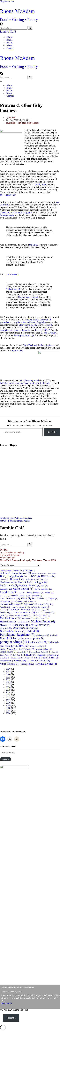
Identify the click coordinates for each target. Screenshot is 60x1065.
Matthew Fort (24, 622)
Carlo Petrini (23, 588)
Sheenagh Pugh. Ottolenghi (40, 652)
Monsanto (5, 625)
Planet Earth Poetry (12, 638)
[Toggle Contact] (51, 96)
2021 (8, 682)
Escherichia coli (13, 289)
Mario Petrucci (41, 618)
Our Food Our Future (12, 631)
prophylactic (41, 184)
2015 (8, 690)
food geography (42, 610)
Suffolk (30, 654)
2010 (8, 703)
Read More (6, 1003)
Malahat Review (10, 618)
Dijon (53, 598)
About (9, 37)
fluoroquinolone (7, 215)
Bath (27, 576)
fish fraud (4, 610)
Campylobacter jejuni (28, 297)
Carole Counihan (43, 589)
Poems (9, 42)
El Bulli (32, 601)
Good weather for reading (12, 552)
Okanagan (20, 624)
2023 (8, 676)
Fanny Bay (45, 604)
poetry (38, 638)
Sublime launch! (7, 557)
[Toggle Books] (51, 88)
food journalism (25, 612)
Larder (37, 615)
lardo (46, 615)
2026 (8, 669)
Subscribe (52, 432)
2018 (8, 684)
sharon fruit (22, 652)
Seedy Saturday (26, 649)
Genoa (13, 615)
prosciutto (7, 646)
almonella (25, 330)
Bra (44, 585)
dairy (26, 598)
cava (22, 593)
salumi (22, 645)
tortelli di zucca (51, 658)
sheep (55, 652)
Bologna (40, 582)
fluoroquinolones (8, 195)
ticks (28, 657)
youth (49, 325)
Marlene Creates (8, 622)
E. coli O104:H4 (48, 332)
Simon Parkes (6, 655)
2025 (8, 671)
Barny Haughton (11, 576)
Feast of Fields (19, 607)
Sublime (4, 550)
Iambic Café (8, 31)
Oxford (33, 630)
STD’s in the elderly (27, 325)
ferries (45, 607)
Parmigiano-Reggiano (17, 634)
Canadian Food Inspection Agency (16, 212)
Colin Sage (5, 596)
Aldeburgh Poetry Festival (15, 573)
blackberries (8, 582)
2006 (8, 713)
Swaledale (4, 658)
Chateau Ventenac (35, 593)
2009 (8, 705)
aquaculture (11, 123)
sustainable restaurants (48, 655)
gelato (4, 615)
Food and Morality (22, 609)
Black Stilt (25, 582)
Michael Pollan (43, 621)
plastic (28, 638)
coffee (49, 593)
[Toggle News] (51, 93)
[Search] (1, 25)
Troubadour (6, 660)
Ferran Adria (34, 607)
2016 (8, 687)
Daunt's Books (39, 598)
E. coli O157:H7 (42, 330)
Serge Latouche (8, 652)
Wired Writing (9, 663)
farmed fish (5, 607)
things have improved (29, 380)
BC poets (48, 576)
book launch (9, 585)
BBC (35, 576)
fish (19, 123)
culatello (37, 595)
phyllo (53, 635)
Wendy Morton (40, 660)
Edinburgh (21, 601)
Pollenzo (53, 642)
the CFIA (33, 244)
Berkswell (17, 579)
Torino (37, 658)
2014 (8, 692)
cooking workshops (20, 595)
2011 (8, 700)
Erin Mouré (30, 604)
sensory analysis (44, 649)
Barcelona (51, 573)
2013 (8, 695)
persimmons (42, 635)
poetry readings (13, 642)
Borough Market (29, 585)
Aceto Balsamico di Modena (11, 570)
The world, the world (10, 555)
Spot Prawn (17, 350)
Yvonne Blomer (46, 663)
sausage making (38, 646)
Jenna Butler (24, 615)
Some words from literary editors (17, 987)
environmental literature (11, 604)
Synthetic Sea (17, 658)
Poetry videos (37, 642)
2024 (8, 674)
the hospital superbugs (24, 335)
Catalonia (8, 592)
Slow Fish (18, 655)
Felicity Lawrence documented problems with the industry (26, 383)
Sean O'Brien (8, 649)
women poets (27, 664)
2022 (8, 679)
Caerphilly (6, 589)
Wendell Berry (21, 660)
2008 (8, 708)
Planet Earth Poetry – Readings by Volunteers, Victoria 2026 (28, 560)
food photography (45, 612)
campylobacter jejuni (9, 330)
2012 (8, 697)
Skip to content (7, 1)
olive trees (6, 628)
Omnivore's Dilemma (25, 628)
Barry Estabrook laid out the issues (38, 345)
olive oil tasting (39, 624)
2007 (8, 710)
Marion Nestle (28, 618)
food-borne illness (30, 123)
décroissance (6, 601)
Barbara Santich (39, 573)
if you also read (11, 274)
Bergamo (4, 579)
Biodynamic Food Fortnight (36, 579)
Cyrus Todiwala (10, 598)
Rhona (12, 117)
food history (6, 612)
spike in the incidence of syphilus (30, 322)
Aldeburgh (29, 570)
